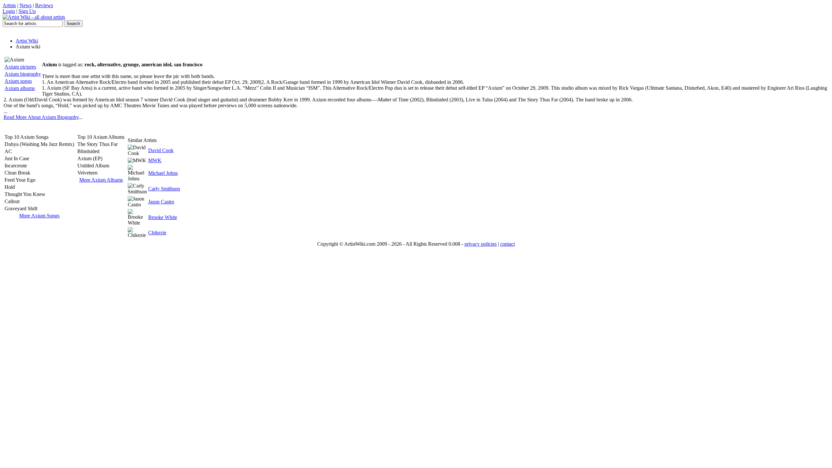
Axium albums (20, 88)
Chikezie (157, 232)
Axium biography (23, 74)
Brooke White (162, 217)
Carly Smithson (164, 188)
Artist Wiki (27, 41)
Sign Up (27, 11)
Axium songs (18, 81)
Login (9, 11)
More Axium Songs (39, 215)
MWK (155, 160)
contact (507, 244)
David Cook (161, 150)
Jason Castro (161, 201)
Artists (9, 5)
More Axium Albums (101, 180)
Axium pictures (20, 67)
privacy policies (480, 244)
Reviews (44, 5)
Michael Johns (163, 173)
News (26, 5)
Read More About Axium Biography (41, 117)
